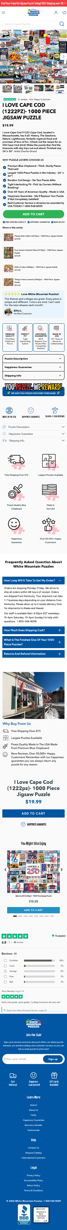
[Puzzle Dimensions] (28, 89)
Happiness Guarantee (33, 1120)
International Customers (33, 1158)
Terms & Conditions (33, 1190)
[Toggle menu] (3, 12)
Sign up (53, 1059)
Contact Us (33, 1147)
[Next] (63, 56)
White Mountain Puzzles (28, 1201)
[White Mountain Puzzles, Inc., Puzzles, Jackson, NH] (24, 1215)
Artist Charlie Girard (25, 151)
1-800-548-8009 (33, 206)
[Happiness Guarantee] (60, 89)
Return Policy (33, 1185)
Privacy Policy (33, 1175)
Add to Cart (33, 214)
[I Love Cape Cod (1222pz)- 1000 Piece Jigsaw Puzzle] (7, 89)
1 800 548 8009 (52, 1201)
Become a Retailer (33, 1125)
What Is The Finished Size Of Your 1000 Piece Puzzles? (29, 642)
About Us (33, 1110)
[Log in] (55, 12)
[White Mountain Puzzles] (33, 12)
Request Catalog (33, 1152)
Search (33, 1105)
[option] (33, 57)
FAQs (33, 1115)
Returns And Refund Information (24, 654)
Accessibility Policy (33, 1180)
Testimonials (33, 1130)
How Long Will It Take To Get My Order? (29, 580)
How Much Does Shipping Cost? (24, 630)
